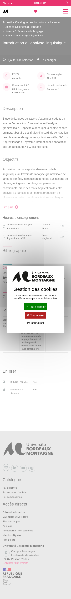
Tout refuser (36, 315)
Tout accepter (36, 306)
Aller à (6, 3)
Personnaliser (35, 322)
